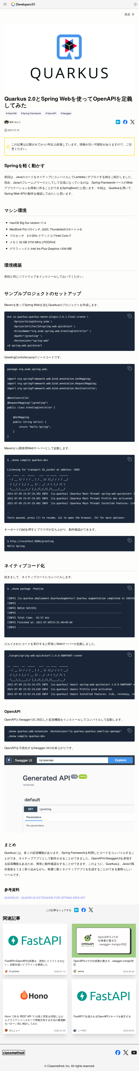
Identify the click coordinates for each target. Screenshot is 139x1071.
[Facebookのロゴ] (117, 1052)
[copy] (129, 316)
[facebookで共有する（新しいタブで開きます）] (125, 122)
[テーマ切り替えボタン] (135, 4)
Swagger (66, 113)
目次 (127, 14)
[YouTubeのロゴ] (134, 1052)
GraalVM (12, 113)
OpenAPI (51, 113)
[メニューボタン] (5, 4)
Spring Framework (32, 113)
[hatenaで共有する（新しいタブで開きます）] (118, 122)
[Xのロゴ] (125, 1052)
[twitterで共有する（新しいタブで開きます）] (132, 122)
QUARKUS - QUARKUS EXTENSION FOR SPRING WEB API (44, 898)
